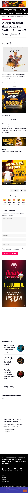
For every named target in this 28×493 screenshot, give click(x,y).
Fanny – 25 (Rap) (9, 387)
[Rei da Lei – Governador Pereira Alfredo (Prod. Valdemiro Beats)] (20, 374)
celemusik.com (10, 39)
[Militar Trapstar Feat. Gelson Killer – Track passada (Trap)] (20, 348)
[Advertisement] (14, 324)
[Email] (7, 43)
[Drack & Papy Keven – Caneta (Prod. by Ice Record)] (20, 360)
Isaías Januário (11, 429)
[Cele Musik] (10, 9)
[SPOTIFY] (9, 469)
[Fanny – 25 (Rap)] (20, 386)
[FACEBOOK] (3, 469)
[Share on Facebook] (5, 43)
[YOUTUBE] (15, 469)
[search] (17, 10)
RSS (21, 470)
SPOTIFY (10, 470)
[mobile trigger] (3, 9)
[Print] (10, 43)
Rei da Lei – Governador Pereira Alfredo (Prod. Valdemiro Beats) (9, 374)
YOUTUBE (16, 470)
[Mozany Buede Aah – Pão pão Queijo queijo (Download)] (14, 407)
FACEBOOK (4, 470)
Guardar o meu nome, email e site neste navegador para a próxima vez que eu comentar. (14, 249)
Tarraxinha (6, 19)
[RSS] (21, 469)
